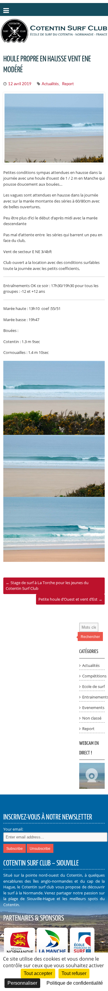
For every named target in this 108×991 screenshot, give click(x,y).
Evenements (93, 707)
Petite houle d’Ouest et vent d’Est (70, 599)
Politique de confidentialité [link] (74, 983)
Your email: (13, 829)
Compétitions (94, 676)
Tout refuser (74, 973)
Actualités (50, 84)
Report (68, 84)
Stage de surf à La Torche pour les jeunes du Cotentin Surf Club (47, 585)
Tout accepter (38, 973)
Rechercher (90, 637)
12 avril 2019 (20, 84)
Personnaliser (22, 983)
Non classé (91, 718)
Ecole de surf (93, 686)
